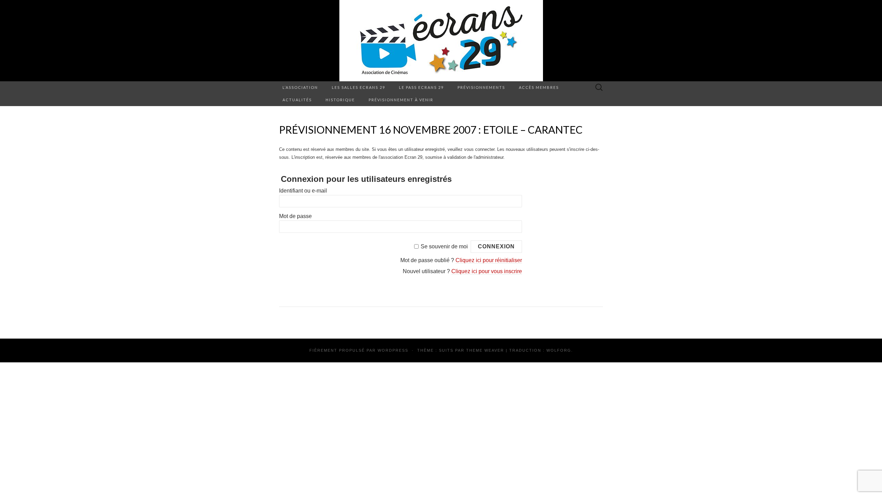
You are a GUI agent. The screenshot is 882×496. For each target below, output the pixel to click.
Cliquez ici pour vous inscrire (486, 271)
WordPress (393, 350)
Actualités (297, 99)
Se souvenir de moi (444, 246)
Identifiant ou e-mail (303, 191)
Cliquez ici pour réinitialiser (488, 260)
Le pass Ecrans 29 (421, 87)
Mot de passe (295, 216)
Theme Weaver (485, 350)
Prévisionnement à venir (401, 99)
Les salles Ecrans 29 (358, 87)
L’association (300, 87)
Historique (340, 99)
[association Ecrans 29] (441, 40)
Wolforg (558, 350)
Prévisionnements (481, 87)
